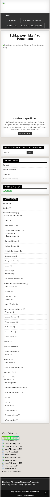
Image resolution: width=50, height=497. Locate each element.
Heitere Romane (10, 246)
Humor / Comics (9, 304)
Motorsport (9, 299)
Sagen (7, 397)
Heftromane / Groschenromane (14, 283)
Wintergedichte (10, 420)
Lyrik (5, 402)
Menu (7, 16)
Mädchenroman (10, 322)
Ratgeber (7, 359)
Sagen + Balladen (11, 415)
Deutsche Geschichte (12, 279)
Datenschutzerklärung (32, 26)
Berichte (5, 208)
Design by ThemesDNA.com (25, 495)
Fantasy (7, 266)
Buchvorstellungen (9, 213)
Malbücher (8, 327)
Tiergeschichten (10, 261)
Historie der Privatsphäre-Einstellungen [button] (16, 482)
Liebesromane (10, 256)
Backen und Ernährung (12, 215)
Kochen (6, 342)
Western (8, 291)
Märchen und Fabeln (12, 392)
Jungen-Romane (11, 317)
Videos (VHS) (8, 372)
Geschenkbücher (11, 241)
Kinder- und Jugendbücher (13, 309)
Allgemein (8, 312)
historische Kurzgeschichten (15, 387)
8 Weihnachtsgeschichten (25, 118)
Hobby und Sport (10, 296)
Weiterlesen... (25, 133)
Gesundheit (9, 362)
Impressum (12, 26)
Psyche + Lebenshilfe (12, 367)
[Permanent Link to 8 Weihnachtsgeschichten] (25, 80)
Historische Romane (12, 251)
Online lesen (7, 377)
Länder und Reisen (10, 352)
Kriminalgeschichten (11, 347)
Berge (7, 354)
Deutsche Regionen (11, 225)
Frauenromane (11, 236)
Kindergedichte (10, 410)
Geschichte (8, 271)
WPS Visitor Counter (15, 471)
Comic (6, 220)
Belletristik (7, 380)
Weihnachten (9, 337)
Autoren (5, 203)
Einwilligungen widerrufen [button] (26, 484)
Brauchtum (9, 274)
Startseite (14, 20)
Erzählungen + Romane (12, 230)
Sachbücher (9, 332)
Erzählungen (9, 233)
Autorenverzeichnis (32, 20)
